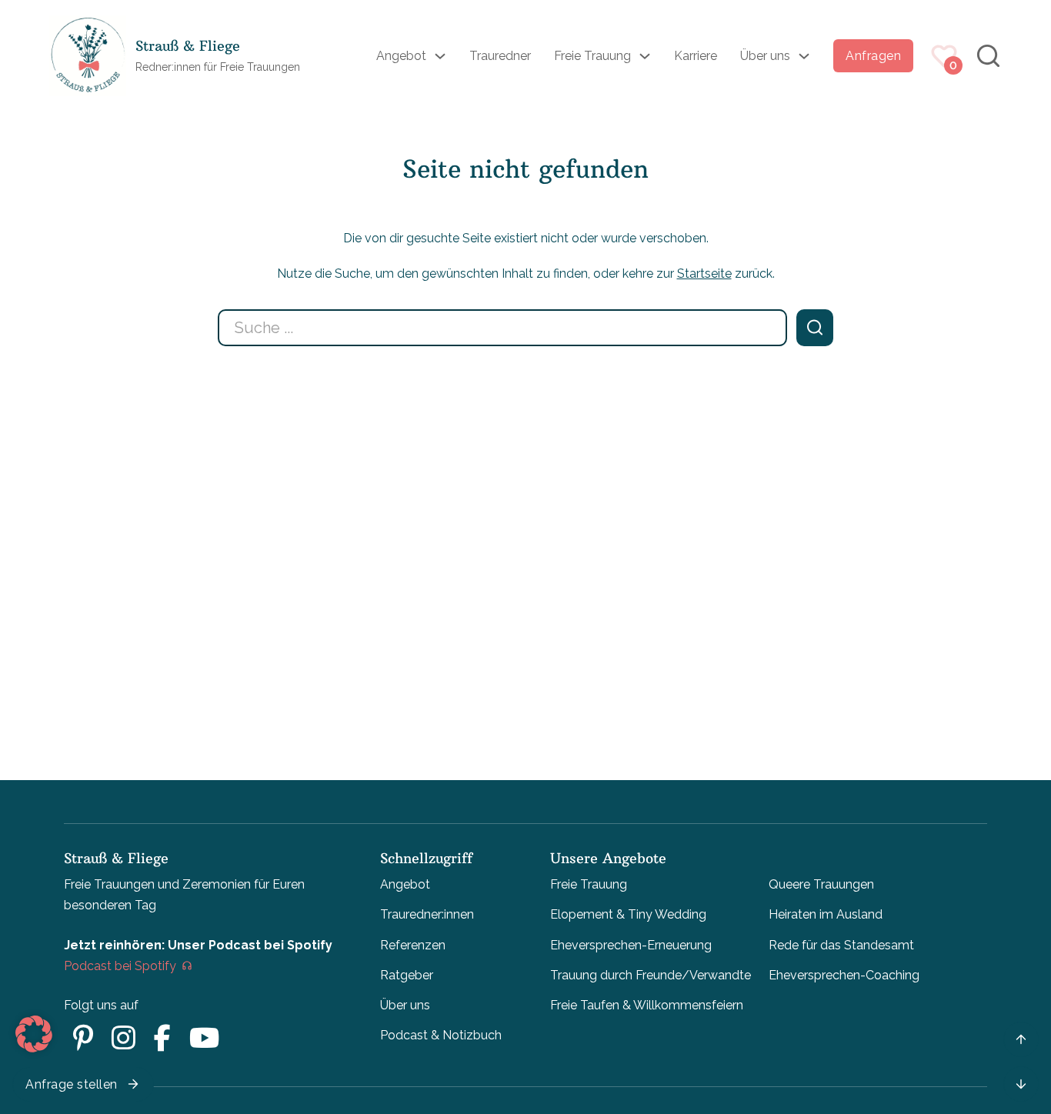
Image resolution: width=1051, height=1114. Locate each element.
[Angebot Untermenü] (440, 56)
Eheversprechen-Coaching (844, 975)
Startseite (704, 273)
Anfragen (873, 55)
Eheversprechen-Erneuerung (631, 945)
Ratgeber (406, 975)
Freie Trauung (592, 55)
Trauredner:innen (427, 914)
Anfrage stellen (71, 1084)
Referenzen (412, 945)
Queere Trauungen (821, 884)
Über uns (765, 55)
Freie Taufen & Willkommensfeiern (646, 1005)
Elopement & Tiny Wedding (628, 914)
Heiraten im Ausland (826, 914)
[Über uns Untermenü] (804, 56)
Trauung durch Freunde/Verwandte (650, 975)
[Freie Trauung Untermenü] (645, 56)
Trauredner (500, 55)
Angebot (401, 55)
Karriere (695, 55)
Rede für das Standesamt (841, 945)
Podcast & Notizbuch (441, 1035)
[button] (34, 1034)
